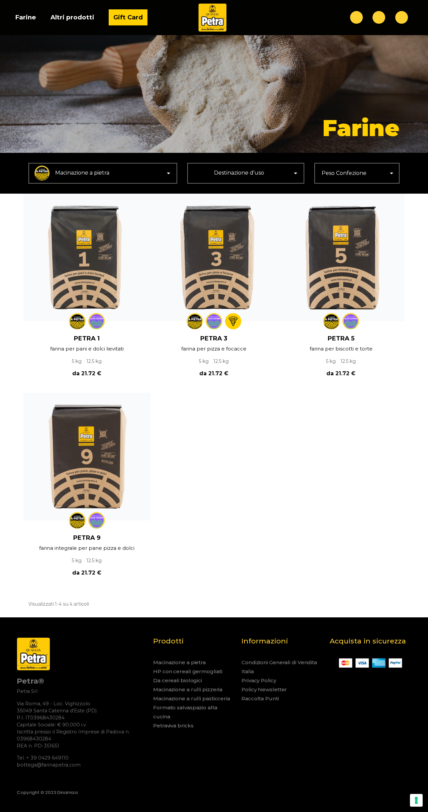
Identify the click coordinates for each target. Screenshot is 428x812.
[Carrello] (401, 17)
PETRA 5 (341, 338)
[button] (356, 17)
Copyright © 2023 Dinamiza (47, 792)
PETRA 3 (213, 338)
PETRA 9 (87, 537)
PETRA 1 (87, 338)
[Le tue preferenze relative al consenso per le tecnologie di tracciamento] (416, 800)
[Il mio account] (379, 17)
